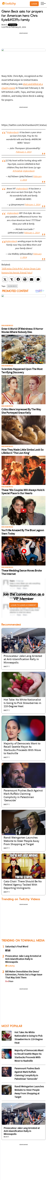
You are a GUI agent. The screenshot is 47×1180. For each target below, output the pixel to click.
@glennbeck (12, 132)
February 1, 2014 (23, 152)
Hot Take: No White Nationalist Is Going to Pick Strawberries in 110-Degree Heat (22, 703)
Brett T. (4, 25)
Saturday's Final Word (16, 946)
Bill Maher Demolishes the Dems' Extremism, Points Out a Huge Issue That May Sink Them (23, 974)
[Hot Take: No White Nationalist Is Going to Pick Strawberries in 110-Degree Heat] (23, 684)
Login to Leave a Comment (23, 605)
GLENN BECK (12, 286)
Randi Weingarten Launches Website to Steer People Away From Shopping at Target (21, 841)
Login (34, 3)
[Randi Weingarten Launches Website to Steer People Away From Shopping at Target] (23, 822)
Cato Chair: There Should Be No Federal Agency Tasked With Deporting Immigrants (23, 885)
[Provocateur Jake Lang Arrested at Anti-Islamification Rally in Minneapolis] (23, 640)
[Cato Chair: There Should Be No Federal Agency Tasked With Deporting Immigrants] (23, 866)
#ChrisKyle (17, 171)
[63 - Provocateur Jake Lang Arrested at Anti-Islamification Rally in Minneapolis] (23, 1114)
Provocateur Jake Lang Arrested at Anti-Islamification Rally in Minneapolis (23, 659)
